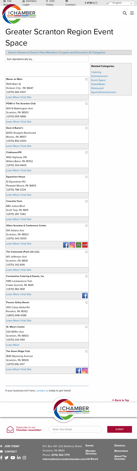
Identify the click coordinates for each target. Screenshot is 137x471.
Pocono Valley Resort (17, 302)
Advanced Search (28, 52)
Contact (10, 451)
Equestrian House (15, 176)
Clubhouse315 (14, 152)
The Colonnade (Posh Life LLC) (22, 251)
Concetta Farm (14, 201)
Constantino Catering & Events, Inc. (25, 276)
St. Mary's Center (15, 326)
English (117, 2)
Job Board (92, 459)
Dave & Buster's (14, 128)
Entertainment (99, 76)
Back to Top (121, 400)
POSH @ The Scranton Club (21, 103)
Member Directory (91, 452)
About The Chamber (120, 457)
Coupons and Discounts (73, 52)
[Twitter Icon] (88, 3)
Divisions (119, 445)
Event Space (98, 80)
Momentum (121, 451)
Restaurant (97, 88)
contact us (42, 390)
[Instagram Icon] (96, 3)
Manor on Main (14, 79)
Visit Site (26, 97)
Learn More (12, 97)
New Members (48, 52)
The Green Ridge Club (18, 351)
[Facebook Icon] (85, 3)
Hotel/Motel (98, 84)
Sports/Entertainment (103, 92)
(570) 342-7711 (60, 455)
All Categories (97, 52)
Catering (96, 72)
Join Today (12, 446)
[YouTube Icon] (90, 3)
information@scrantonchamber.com (64, 459)
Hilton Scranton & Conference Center (26, 225)
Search (12, 52)
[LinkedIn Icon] (94, 3)
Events (90, 445)
